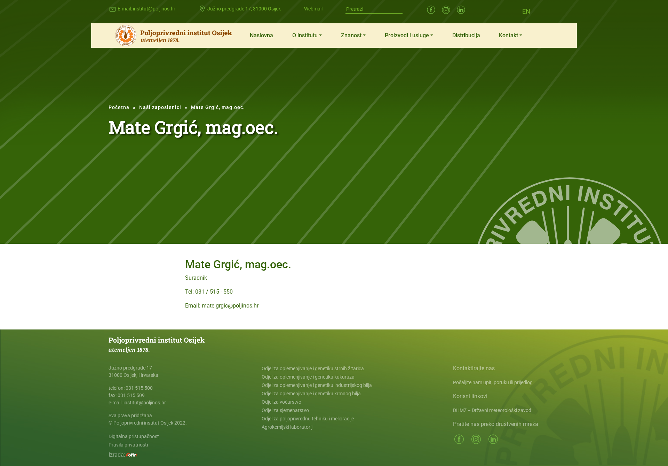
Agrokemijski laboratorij (287, 427)
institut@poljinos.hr (154, 8)
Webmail (313, 8)
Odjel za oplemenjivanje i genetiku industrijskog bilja (317, 385)
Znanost (351, 35)
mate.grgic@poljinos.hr (230, 305)
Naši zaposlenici (160, 107)
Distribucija (466, 35)
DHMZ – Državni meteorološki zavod (492, 410)
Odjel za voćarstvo (281, 402)
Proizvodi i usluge (407, 35)
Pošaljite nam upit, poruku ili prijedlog (493, 382)
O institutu (305, 35)
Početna (119, 107)
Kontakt (508, 35)
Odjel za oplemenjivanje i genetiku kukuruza (308, 377)
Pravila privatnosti (128, 445)
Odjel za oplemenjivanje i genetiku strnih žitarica (313, 368)
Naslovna (261, 35)
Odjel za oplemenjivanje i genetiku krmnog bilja (311, 393)
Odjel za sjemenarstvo (285, 410)
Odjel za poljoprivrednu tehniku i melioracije (308, 418)
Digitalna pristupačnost (134, 436)
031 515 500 (139, 388)
